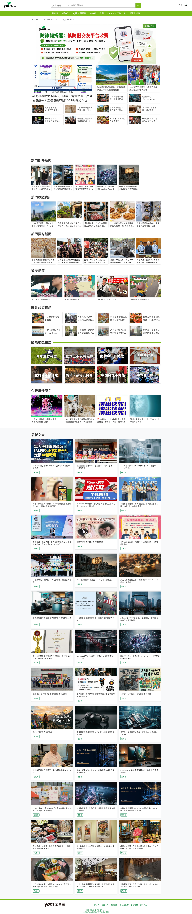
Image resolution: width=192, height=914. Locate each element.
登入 (181, 5)
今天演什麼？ (41, 390)
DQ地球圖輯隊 (79, 13)
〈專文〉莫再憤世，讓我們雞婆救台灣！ (136, 694)
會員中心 (105, 905)
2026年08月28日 (38, 19)
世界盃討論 (134, 13)
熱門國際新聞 (41, 234)
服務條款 (114, 905)
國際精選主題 (41, 342)
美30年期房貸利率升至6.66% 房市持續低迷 (94, 580)
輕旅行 (65, 13)
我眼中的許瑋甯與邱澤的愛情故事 (90, 542)
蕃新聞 (55, 13)
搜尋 (102, 13)
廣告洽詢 (143, 905)
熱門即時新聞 (41, 160)
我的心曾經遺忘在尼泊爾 (43, 732)
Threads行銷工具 (116, 13)
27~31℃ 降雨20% (65, 19)
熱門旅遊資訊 (41, 197)
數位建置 (134, 905)
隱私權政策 (124, 905)
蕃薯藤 (9, 5)
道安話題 (38, 271)
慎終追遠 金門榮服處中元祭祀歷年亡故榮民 (50, 694)
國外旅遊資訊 (41, 307)
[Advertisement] (91, 142)
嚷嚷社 (93, 13)
